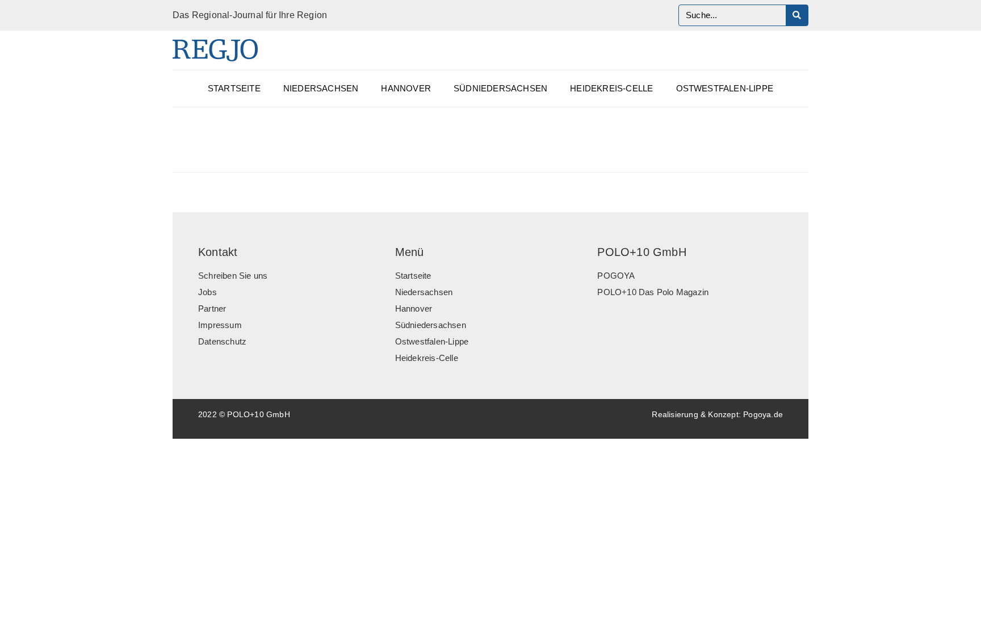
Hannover (406, 88)
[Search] (797, 15)
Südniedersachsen (500, 88)
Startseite (234, 88)
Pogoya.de (763, 414)
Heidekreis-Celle (611, 88)
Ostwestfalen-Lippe (725, 88)
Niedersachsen (321, 88)
